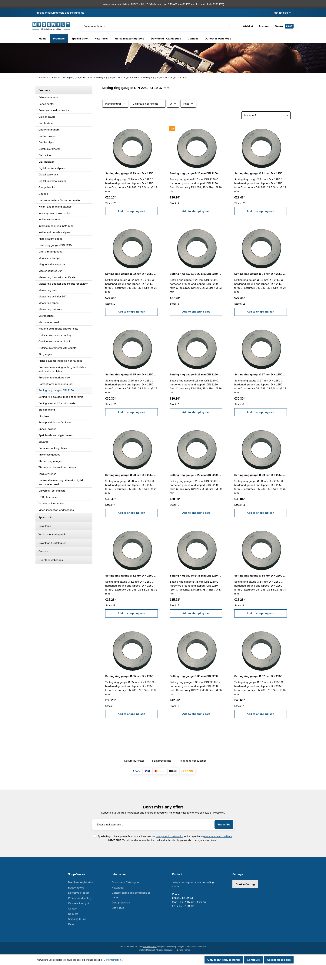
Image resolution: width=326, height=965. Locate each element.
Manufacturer (113, 103)
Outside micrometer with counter (57, 347)
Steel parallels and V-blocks (54, 422)
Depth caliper (46, 142)
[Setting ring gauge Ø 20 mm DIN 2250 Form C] (196, 145)
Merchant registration (81, 882)
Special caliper (47, 428)
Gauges (43, 193)
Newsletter (118, 887)
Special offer (45, 517)
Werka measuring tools (52, 534)
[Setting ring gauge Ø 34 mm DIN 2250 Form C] (261, 547)
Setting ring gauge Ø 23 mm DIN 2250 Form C (196, 273)
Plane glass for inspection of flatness (60, 360)
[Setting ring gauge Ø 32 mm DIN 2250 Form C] (131, 547)
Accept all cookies (279, 959)
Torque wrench (47, 473)
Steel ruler (44, 416)
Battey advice (76, 887)
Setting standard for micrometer (57, 403)
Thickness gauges (49, 454)
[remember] (155, 129)
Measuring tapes (48, 302)
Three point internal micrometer (57, 467)
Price (186, 103)
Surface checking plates (52, 448)
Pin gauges (45, 354)
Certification (45, 123)
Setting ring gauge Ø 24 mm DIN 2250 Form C (260, 273)
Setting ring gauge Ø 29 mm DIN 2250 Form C (196, 474)
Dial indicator (46, 161)
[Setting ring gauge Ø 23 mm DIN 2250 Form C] (196, 246)
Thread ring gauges (50, 460)
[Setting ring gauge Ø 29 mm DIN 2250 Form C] (196, 447)
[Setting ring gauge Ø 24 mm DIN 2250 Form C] (261, 246)
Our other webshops (50, 559)
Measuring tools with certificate (56, 277)
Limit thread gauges (50, 251)
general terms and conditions (217, 836)
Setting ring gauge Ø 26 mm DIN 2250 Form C (196, 374)
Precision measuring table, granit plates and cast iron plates (62, 369)
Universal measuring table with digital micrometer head (60, 482)
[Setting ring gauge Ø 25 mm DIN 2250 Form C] (131, 346)
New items (44, 525)
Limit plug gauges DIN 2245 (55, 245)
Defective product (78, 892)
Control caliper (47, 135)
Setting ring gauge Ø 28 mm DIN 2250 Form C (131, 474)
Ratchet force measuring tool (55, 383)
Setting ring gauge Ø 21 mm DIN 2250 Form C (260, 173)
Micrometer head (48, 322)
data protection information (169, 836)
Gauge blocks (46, 187)
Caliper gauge (46, 116)
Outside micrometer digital (54, 341)
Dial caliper (45, 155)
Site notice (118, 907)
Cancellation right (78, 903)
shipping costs (150, 946)
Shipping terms (77, 918)
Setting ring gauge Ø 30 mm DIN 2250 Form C (260, 474)
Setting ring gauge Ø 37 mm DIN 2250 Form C (260, 676)
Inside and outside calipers (54, 232)
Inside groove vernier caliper (55, 213)
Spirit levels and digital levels (55, 435)
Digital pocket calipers (51, 168)
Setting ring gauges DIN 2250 (56, 390)
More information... (113, 960)
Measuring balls (47, 290)
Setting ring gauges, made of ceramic (60, 396)
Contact (43, 551)
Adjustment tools (48, 97)
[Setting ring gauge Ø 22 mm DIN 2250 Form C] (131, 246)
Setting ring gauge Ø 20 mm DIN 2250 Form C (196, 173)
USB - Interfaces (48, 497)
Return (72, 924)
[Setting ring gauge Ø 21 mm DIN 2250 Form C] (261, 145)
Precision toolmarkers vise (54, 377)
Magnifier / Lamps (49, 257)
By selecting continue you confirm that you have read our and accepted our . (165, 836)
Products (44, 90)
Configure (253, 959)
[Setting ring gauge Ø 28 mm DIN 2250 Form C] (131, 447)
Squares (43, 441)
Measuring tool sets (50, 309)
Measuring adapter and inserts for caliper (63, 283)
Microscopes (46, 315)
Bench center (46, 103)
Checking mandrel (49, 129)
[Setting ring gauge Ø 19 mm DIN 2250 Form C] (131, 145)
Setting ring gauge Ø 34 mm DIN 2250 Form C (260, 575)
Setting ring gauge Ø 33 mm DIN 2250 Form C (196, 575)
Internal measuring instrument (56, 225)
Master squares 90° (50, 270)
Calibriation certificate (145, 103)
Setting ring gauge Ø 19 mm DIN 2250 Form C (131, 173)
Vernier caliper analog (51, 503)
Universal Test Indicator (52, 490)
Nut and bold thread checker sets (58, 328)
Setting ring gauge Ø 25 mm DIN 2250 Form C (131, 374)
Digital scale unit (48, 174)
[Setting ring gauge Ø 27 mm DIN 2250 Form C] (261, 346)
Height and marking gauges (55, 206)
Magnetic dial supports (51, 264)
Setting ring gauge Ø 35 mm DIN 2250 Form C (131, 676)
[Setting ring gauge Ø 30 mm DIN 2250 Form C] (261, 447)
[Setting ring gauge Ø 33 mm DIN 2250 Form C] (196, 547)
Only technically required (223, 959)
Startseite (43, 77)
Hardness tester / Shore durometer (59, 200)
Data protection (121, 902)
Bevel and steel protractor (53, 110)
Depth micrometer (49, 148)
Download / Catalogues (52, 542)
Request (73, 913)
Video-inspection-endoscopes (56, 509)
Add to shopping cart (131, 211)
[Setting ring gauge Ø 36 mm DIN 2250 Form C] (196, 648)
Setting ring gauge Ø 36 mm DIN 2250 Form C (196, 676)
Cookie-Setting (245, 884)
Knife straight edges (50, 238)
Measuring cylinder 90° (52, 296)
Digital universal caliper (52, 180)
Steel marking (46, 409)
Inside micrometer (49, 219)
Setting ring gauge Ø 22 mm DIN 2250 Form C (131, 273)
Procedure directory (80, 897)
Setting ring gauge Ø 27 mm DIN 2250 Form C (260, 374)
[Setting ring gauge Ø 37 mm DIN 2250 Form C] (261, 648)
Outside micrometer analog (54, 335)
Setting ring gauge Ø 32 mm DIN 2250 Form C (131, 575)
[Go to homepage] (51, 26)
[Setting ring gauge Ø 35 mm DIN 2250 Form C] (131, 648)
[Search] (223, 26)
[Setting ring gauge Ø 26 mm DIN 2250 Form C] (196, 346)
